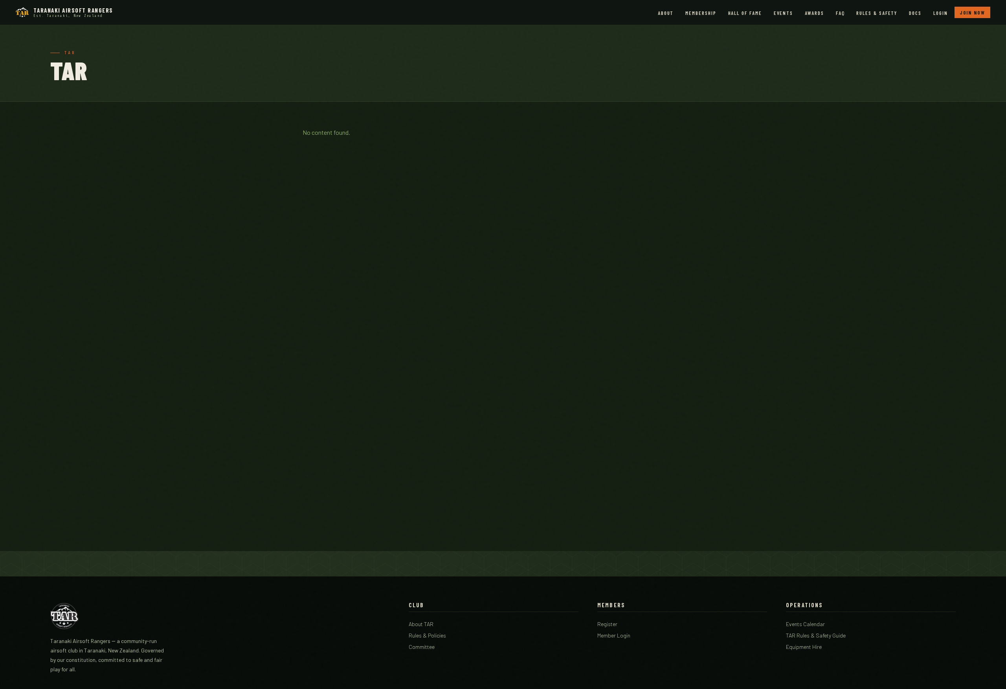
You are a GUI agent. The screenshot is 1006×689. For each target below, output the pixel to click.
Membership (700, 13)
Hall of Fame (745, 13)
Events (783, 13)
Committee (422, 646)
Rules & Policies (427, 635)
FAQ (840, 13)
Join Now (972, 12)
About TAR (421, 624)
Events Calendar (805, 624)
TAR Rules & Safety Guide (816, 635)
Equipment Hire (804, 646)
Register (607, 624)
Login (940, 13)
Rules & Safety (876, 13)
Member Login (613, 635)
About (666, 13)
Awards (814, 13)
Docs (915, 13)
